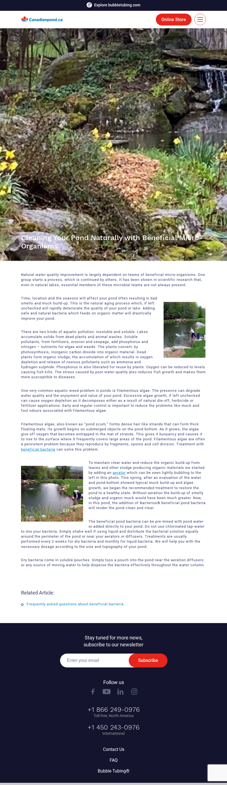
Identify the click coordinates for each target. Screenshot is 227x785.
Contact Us (113, 749)
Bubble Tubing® (114, 771)
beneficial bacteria (38, 449)
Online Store (173, 19)
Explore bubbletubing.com (117, 5)
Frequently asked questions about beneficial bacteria (75, 604)
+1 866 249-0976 (113, 709)
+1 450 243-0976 (113, 727)
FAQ (114, 760)
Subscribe (148, 660)
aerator (119, 473)
